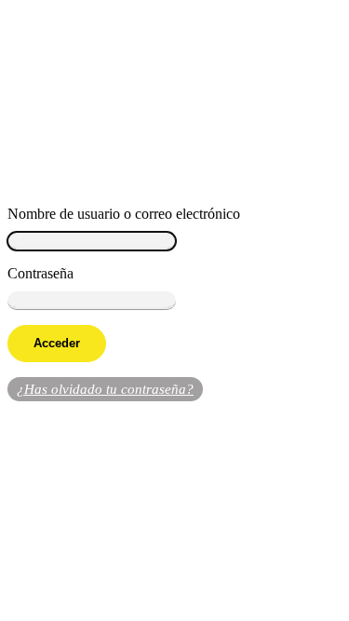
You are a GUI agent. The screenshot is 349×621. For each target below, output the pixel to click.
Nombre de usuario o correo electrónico (123, 214)
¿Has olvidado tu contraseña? (105, 389)
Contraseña (40, 273)
